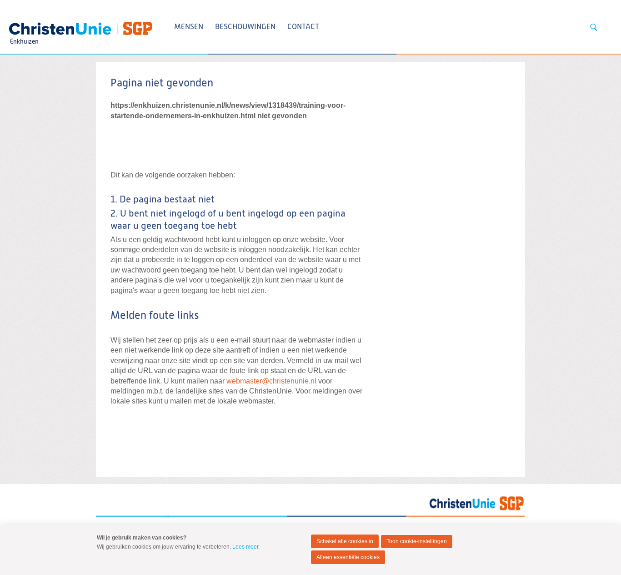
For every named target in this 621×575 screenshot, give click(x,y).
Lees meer (245, 547)
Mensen (188, 27)
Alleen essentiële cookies (348, 557)
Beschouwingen (245, 27)
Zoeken (593, 27)
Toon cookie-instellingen (416, 541)
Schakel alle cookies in (344, 541)
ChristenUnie (24, 25)
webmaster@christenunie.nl (271, 381)
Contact (303, 27)
